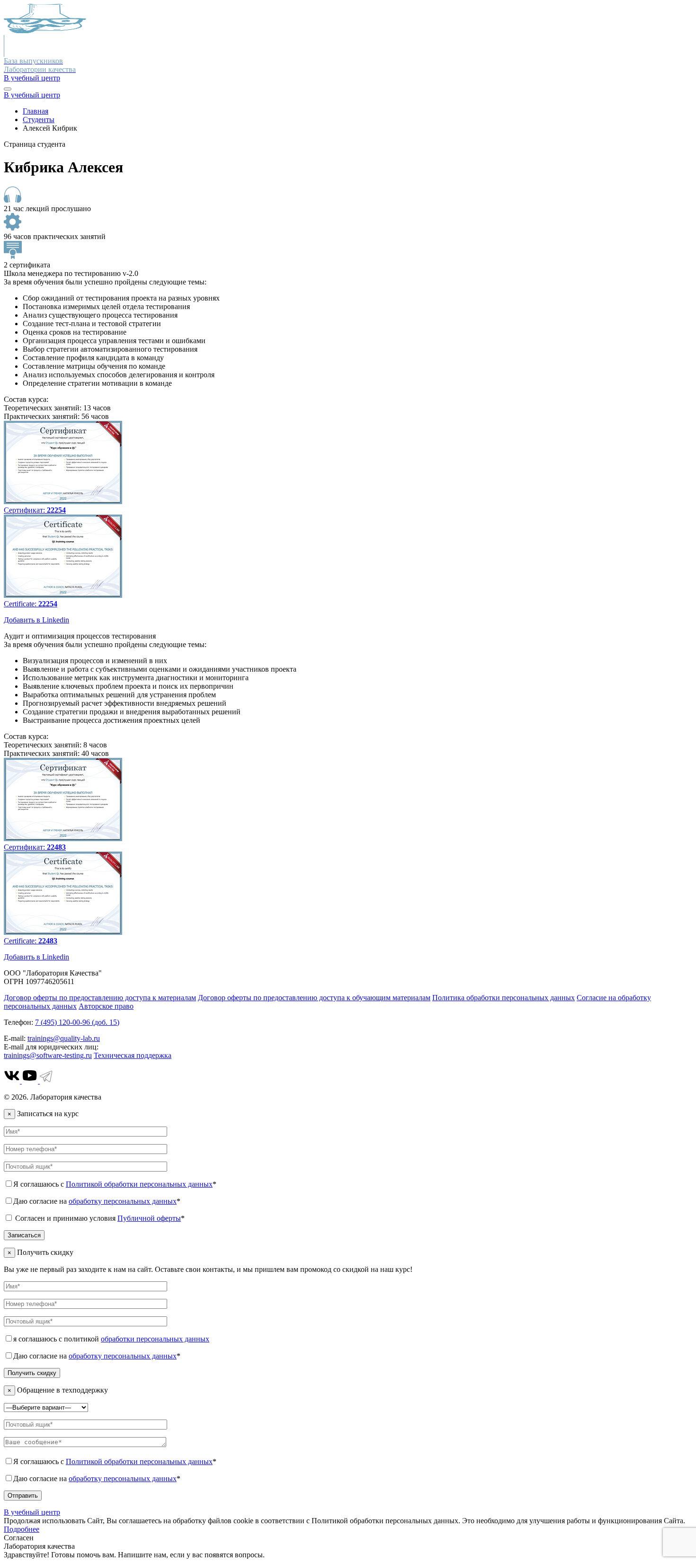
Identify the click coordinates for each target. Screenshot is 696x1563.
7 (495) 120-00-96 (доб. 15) (77, 1022)
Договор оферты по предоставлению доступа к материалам (100, 998)
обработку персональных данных (123, 1201)
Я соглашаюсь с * (114, 1184)
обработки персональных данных (155, 1339)
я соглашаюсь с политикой (111, 1339)
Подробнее (21, 1529)
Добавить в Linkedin (36, 620)
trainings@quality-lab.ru (63, 1038)
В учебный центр (32, 78)
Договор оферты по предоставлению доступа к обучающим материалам (314, 998)
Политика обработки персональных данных (503, 998)
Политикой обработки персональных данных (139, 1184)
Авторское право (106, 1006)
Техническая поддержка (132, 1055)
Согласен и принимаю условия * (99, 1218)
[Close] (7, 89)
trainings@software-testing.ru (48, 1055)
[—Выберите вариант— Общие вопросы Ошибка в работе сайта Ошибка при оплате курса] (46, 1407)
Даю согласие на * (96, 1201)
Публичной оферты (149, 1218)
